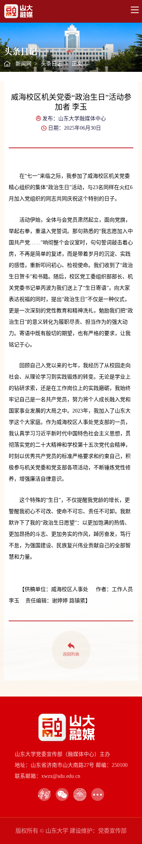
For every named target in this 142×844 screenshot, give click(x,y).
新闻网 (23, 64)
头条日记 (51, 64)
